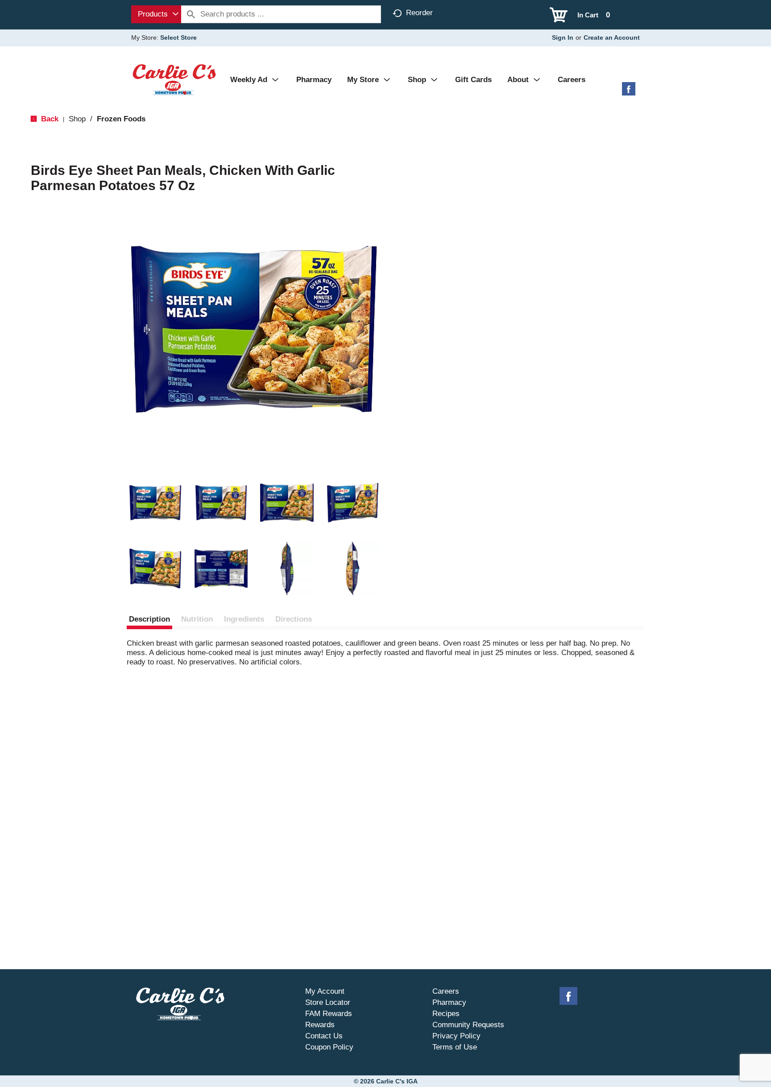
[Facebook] (628, 92)
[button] (155, 502)
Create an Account (612, 37)
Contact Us (324, 1036)
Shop (77, 119)
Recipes (446, 1013)
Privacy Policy (456, 1036)
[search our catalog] (191, 14)
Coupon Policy (329, 1047)
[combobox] (156, 14)
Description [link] (149, 619)
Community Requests (468, 1025)
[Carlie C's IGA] (174, 79)
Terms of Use (454, 1047)
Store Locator (327, 1002)
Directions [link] (293, 619)
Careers (445, 991)
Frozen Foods (121, 119)
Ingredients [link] (244, 619)
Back (48, 119)
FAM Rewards (328, 1013)
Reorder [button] (419, 12)
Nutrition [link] (197, 619)
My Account (324, 991)
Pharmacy (449, 1002)
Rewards (320, 1025)
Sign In (562, 37)
